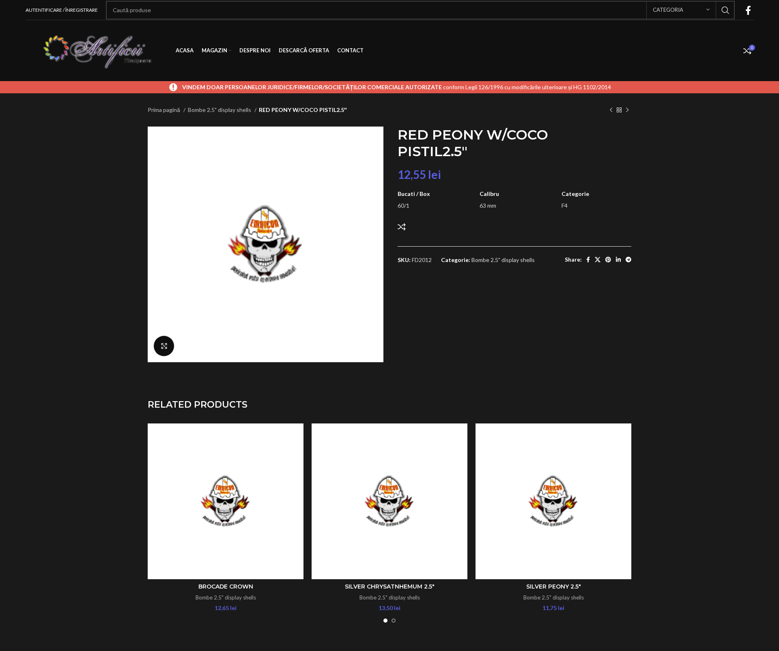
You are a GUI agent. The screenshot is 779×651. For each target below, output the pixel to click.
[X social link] (597, 259)
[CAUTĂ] (725, 10)
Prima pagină (164, 109)
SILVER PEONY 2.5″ (553, 586)
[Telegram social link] (628, 259)
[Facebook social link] (748, 10)
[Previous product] (611, 110)
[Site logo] (97, 50)
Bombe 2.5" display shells (220, 109)
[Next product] (627, 110)
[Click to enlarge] (164, 346)
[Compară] (402, 227)
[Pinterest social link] (608, 259)
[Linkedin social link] (618, 259)
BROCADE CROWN (225, 586)
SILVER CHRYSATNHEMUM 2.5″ (390, 586)
